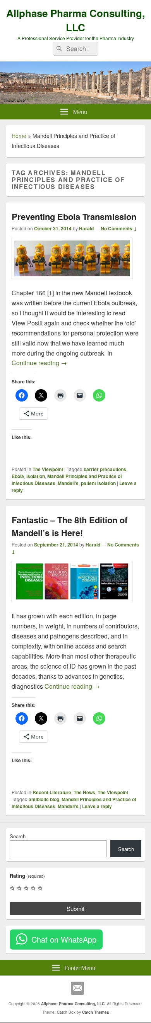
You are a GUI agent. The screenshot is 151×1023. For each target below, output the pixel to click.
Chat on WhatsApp (63, 939)
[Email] (77, 988)
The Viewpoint (48, 469)
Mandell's (68, 483)
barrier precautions (105, 469)
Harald (86, 228)
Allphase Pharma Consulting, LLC (75, 20)
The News (84, 792)
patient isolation (98, 483)
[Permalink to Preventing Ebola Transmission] (72, 282)
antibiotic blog (44, 799)
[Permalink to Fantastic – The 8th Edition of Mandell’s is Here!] (72, 605)
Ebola (18, 476)
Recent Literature (52, 792)
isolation (35, 476)
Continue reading (39, 362)
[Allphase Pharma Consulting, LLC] (75, 101)
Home (19, 136)
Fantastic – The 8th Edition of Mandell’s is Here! (69, 526)
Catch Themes (95, 1012)
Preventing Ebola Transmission (74, 216)
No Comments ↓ (119, 228)
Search (18, 836)
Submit (75, 908)
